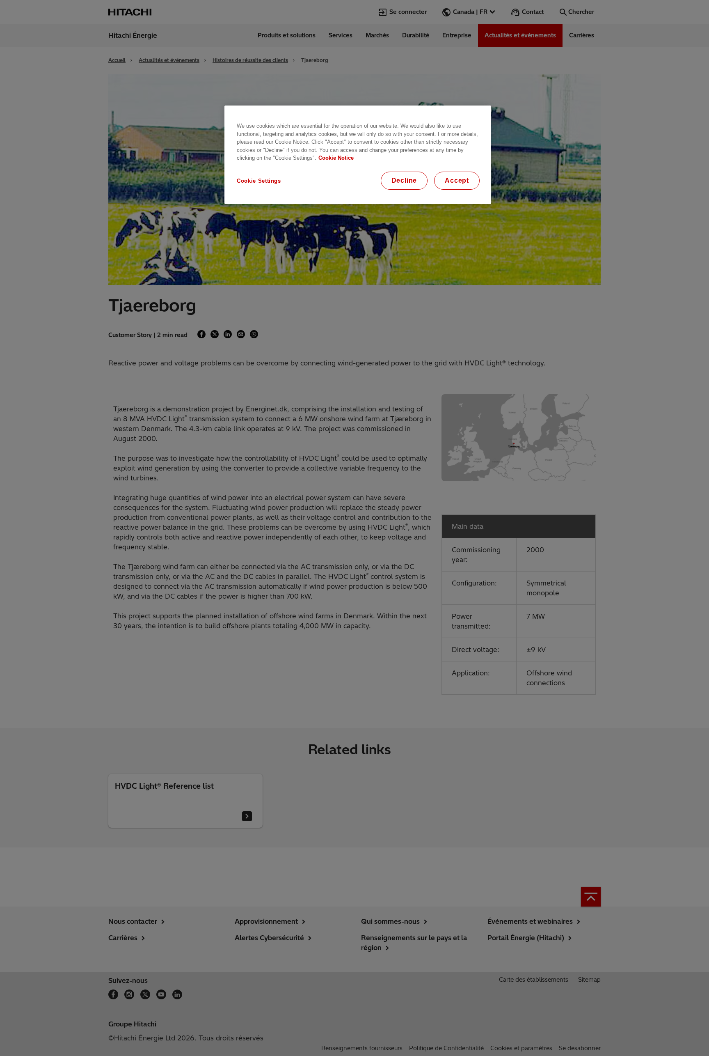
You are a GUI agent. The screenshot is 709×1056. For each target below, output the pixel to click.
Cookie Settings (259, 181)
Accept (457, 180)
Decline (404, 180)
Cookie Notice (336, 158)
